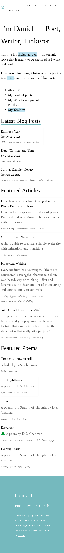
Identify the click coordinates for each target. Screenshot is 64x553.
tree (11, 440)
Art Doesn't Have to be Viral (20, 310)
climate (40, 228)
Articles (31, 5)
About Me (15, 90)
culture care (11, 337)
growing (24, 180)
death (16, 392)
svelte (3, 255)
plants (15, 180)
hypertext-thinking (18, 296)
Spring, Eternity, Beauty (17, 169)
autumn (4, 419)
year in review (15, 142)
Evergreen (7, 427)
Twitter (31, 506)
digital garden (27, 54)
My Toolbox (16, 110)
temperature (21, 228)
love (19, 419)
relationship (24, 337)
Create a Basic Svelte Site (18, 237)
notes (10, 78)
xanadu (33, 296)
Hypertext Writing (13, 263)
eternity (50, 180)
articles (45, 73)
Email (19, 506)
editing (36, 142)
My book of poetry (21, 95)
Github (44, 506)
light (25, 419)
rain (13, 419)
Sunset (5, 401)
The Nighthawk (11, 380)
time (19, 161)
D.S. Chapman (13, 8)
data (3, 161)
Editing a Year (10, 131)
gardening (5, 180)
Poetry (46, 5)
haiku (3, 371)
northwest (19, 440)
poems (56, 73)
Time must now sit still (16, 359)
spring (27, 466)
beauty (33, 180)
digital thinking (25, 301)
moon (24, 392)
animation (22, 255)
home (32, 228)
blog (44, 78)
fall (38, 440)
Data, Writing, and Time (17, 150)
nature (42, 180)
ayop (11, 371)
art (2, 337)
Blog (58, 5)
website (11, 255)
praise (13, 466)
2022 (3, 142)
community (38, 337)
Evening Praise (10, 449)
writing (27, 142)
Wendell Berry (7, 228)
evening (4, 466)
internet (11, 161)
